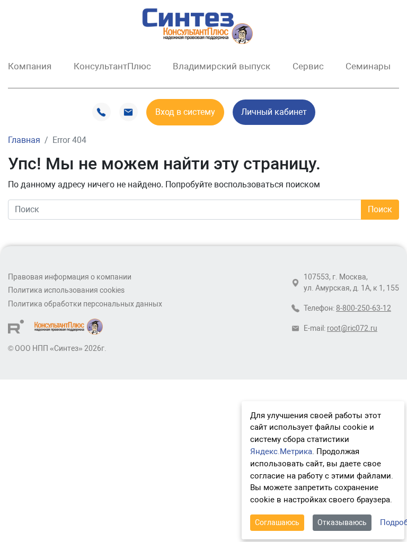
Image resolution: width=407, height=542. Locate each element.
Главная (24, 140)
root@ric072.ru (352, 328)
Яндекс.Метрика (281, 451)
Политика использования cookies (66, 290)
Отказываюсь (342, 522)
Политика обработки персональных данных (85, 304)
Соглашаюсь (277, 522)
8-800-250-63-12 (363, 308)
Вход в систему (185, 112)
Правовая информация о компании (69, 277)
